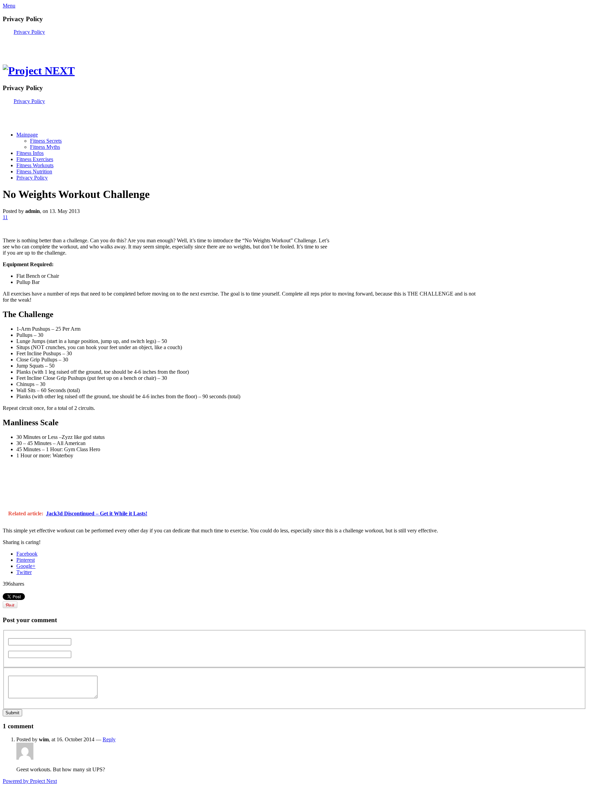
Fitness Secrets (46, 141)
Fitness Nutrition (34, 171)
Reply (109, 739)
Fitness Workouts (35, 165)
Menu (9, 6)
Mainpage (27, 135)
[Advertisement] (82, 45)
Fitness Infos (30, 153)
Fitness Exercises (34, 159)
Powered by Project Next (30, 781)
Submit (12, 712)
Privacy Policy (29, 32)
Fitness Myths (45, 147)
